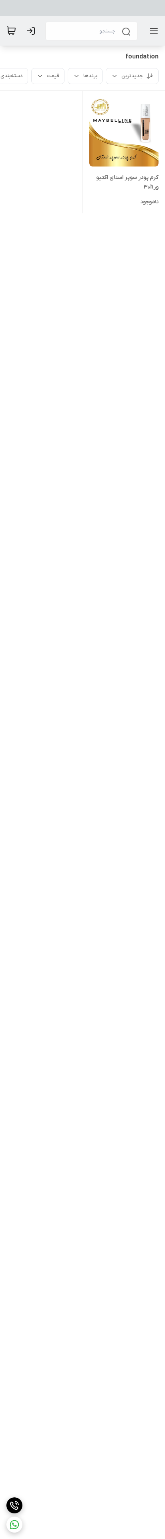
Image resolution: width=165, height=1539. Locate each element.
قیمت (53, 75)
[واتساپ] (14, 1525)
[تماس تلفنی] (14, 1505)
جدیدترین (132, 75)
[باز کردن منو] (152, 30)
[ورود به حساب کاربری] (32, 30)
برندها (90, 75)
